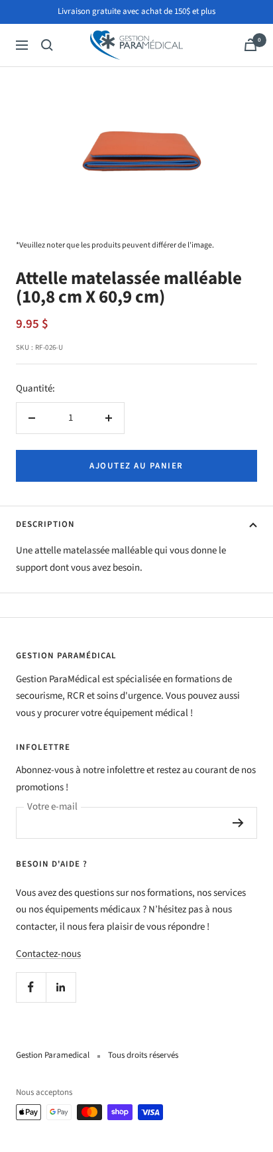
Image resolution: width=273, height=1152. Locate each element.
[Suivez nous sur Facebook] (31, 987)
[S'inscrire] (238, 823)
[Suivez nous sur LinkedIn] (61, 987)
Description (45, 524)
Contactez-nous (48, 954)
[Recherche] (47, 45)
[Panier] (250, 44)
